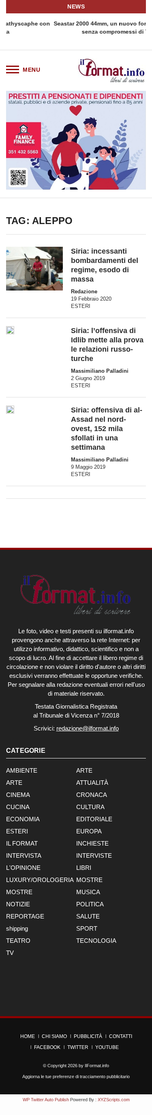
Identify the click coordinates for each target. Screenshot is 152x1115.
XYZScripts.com (114, 1099)
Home (27, 1036)
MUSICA (88, 892)
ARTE (84, 770)
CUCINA (18, 806)
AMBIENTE (21, 770)
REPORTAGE (25, 916)
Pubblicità (88, 1036)
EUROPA (89, 831)
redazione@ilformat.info (87, 728)
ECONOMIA (23, 819)
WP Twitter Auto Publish (46, 1099)
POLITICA (90, 904)
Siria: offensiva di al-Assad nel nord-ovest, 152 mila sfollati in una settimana (106, 428)
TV (10, 952)
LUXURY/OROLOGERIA (40, 879)
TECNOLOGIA (96, 940)
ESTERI (80, 306)
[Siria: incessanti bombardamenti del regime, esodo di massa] (34, 268)
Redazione (84, 291)
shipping (17, 928)
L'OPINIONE (23, 867)
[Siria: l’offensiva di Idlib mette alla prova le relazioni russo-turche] (10, 330)
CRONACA (91, 794)
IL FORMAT (22, 843)
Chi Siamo (54, 1036)
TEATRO (18, 940)
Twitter (77, 1047)
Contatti (120, 1036)
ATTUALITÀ (92, 782)
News (76, 6)
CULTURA (90, 806)
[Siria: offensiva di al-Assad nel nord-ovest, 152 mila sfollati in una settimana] (10, 410)
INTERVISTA (23, 855)
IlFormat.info (97, 1065)
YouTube (107, 1047)
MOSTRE (89, 879)
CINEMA (18, 794)
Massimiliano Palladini (99, 371)
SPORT (86, 928)
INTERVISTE (94, 855)
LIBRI (83, 867)
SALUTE (88, 916)
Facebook (47, 1047)
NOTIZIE (18, 904)
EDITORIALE (94, 819)
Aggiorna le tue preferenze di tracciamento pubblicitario (76, 1076)
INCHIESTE (92, 843)
